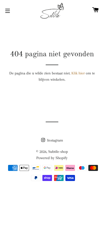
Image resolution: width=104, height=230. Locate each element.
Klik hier (78, 73)
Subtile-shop (58, 151)
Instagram (54, 140)
